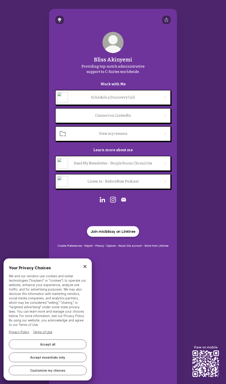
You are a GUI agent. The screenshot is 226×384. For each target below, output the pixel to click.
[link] (102, 199)
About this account (130, 246)
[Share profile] (166, 19)
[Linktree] (59, 19)
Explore (111, 246)
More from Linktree (156, 246)
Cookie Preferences (70, 246)
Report (89, 246)
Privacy (99, 246)
